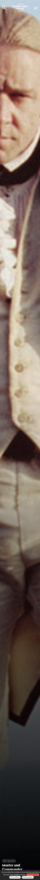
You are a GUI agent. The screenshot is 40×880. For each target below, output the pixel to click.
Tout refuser (15, 877)
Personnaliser (28, 877)
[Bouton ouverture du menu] (36, 8)
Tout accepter (33, 874)
